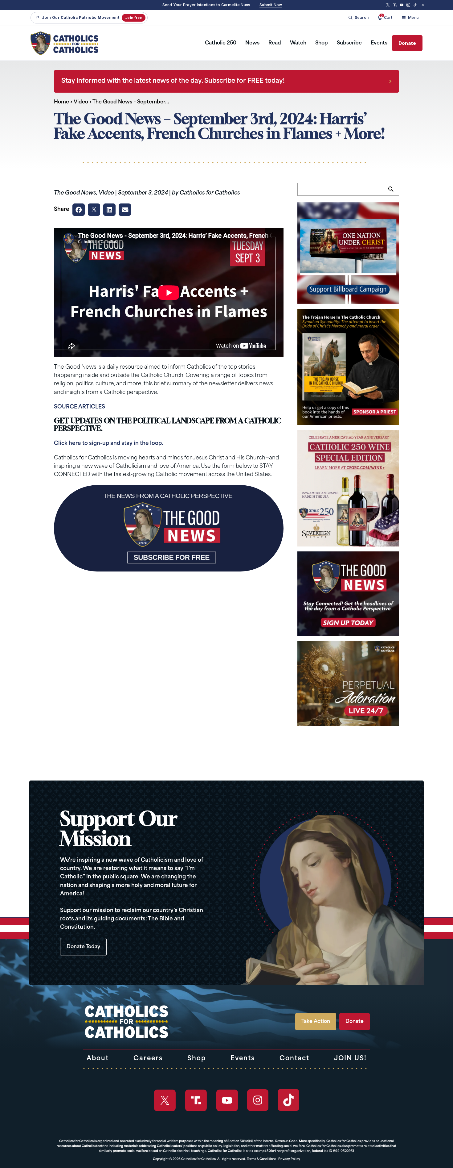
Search (393, 192)
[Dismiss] (422, 5)
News (252, 43)
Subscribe (349, 43)
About (98, 1059)
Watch (298, 43)
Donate (407, 43)
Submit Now (270, 4)
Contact (294, 1059)
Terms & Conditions (261, 1159)
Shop (321, 43)
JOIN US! (350, 1059)
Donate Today (83, 946)
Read (274, 43)
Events (379, 43)
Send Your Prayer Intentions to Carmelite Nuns (206, 4)
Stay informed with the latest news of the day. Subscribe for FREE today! (173, 81)
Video (81, 102)
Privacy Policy (289, 1159)
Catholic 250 (220, 43)
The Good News (75, 193)
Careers (148, 1059)
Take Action (315, 1021)
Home (61, 102)
